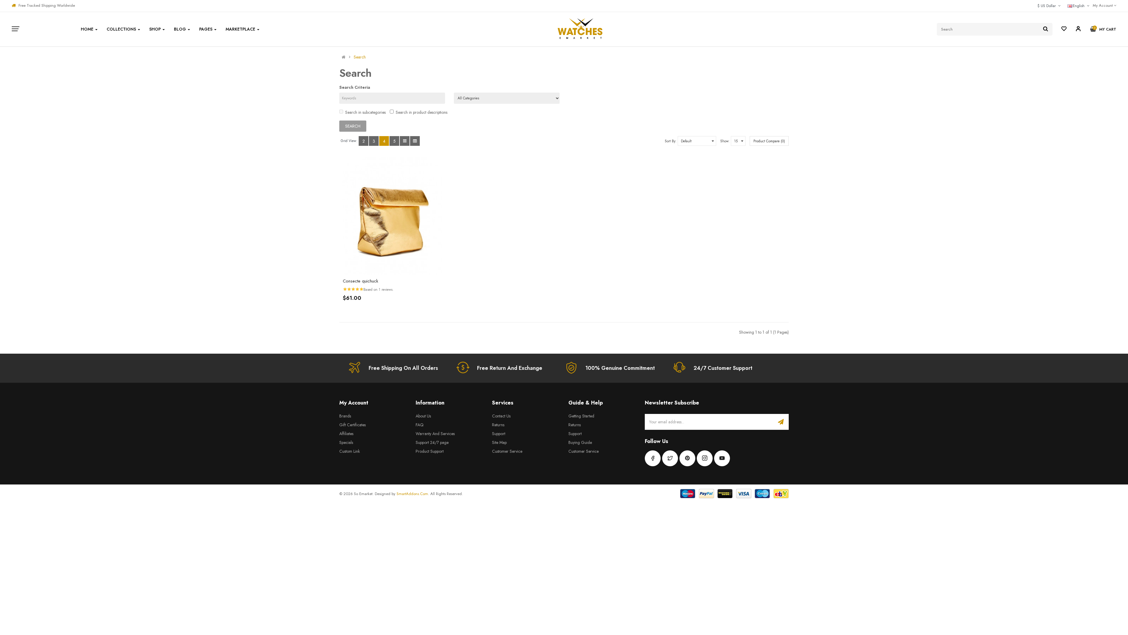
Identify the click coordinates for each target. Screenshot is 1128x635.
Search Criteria (354, 87)
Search (360, 57)
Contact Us (501, 416)
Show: (725, 141)
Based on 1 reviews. (378, 289)
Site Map (499, 442)
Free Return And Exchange (509, 368)
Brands (345, 416)
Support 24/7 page (432, 442)
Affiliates (346, 434)
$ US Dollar (1048, 6)
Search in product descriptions (421, 112)
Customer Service (507, 451)
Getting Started (581, 416)
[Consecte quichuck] (392, 216)
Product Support (430, 451)
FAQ (420, 425)
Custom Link (349, 451)
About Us (423, 416)
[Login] (1078, 30)
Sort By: (671, 141)
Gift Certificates (352, 425)
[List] (404, 141)
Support (498, 434)
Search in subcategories (365, 112)
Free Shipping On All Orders (403, 368)
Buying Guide (580, 442)
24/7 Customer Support (723, 368)
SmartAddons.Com (412, 494)
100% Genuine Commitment (620, 368)
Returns (498, 425)
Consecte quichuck (360, 281)
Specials (346, 442)
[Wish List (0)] (1064, 29)
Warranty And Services (435, 434)
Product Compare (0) (769, 141)
